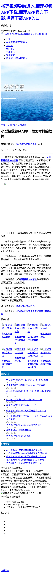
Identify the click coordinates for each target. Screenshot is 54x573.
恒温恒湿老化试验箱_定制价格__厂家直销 (25, 385)
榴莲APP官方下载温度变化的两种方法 (24, 463)
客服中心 (10, 52)
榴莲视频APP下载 (18, 550)
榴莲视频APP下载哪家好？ (21, 405)
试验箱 (9, 45)
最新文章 (5, 374)
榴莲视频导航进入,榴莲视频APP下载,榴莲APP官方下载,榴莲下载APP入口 (26, 12)
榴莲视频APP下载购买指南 (18, 430)
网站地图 (24, 562)
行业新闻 (22, 125)
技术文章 (10, 55)
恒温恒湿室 (30, 554)
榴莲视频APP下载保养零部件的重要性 (24, 450)
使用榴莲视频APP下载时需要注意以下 (24, 524)
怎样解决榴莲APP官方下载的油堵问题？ (27, 453)
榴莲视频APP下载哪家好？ (23, 518)
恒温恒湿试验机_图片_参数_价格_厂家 (24, 399)
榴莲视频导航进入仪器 (26, 144)
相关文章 (5, 444)
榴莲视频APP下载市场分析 (18, 436)
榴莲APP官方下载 (36, 550)
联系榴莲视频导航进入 (16, 58)
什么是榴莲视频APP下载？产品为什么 (26, 521)
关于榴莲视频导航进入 (16, 42)
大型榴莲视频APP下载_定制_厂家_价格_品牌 (27, 380)
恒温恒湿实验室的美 (25, 306)
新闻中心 (10, 49)
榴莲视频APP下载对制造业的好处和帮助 (25, 460)
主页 (3, 125)
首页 (8, 39)
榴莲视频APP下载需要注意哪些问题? (23, 425)
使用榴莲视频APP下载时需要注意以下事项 (26, 411)
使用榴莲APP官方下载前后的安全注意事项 (26, 456)
